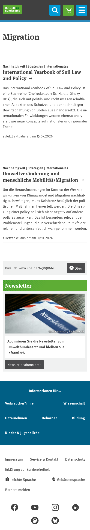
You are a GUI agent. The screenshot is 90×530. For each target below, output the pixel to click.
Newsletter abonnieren (24, 364)
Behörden (49, 417)
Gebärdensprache (71, 479)
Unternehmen (16, 417)
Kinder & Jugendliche (22, 432)
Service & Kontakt (44, 459)
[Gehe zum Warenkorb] (68, 10)
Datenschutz (75, 459)
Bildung (78, 417)
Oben (78, 268)
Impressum (14, 459)
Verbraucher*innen (20, 403)
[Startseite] (12, 9)
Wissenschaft (74, 403)
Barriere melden (17, 489)
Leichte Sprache (23, 479)
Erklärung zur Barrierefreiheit (27, 469)
